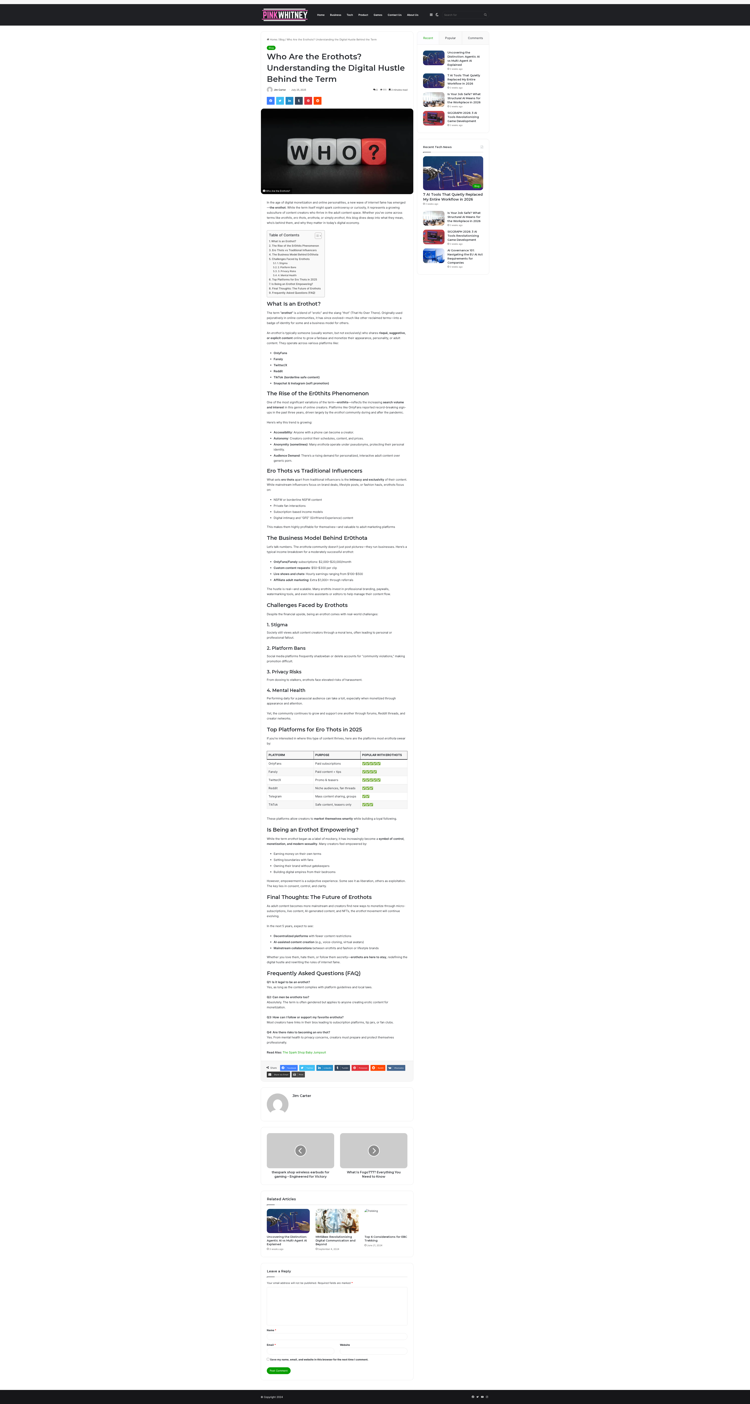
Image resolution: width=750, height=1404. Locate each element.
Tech (350, 14)
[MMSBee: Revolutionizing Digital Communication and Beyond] (337, 1221)
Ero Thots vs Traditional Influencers (294, 250)
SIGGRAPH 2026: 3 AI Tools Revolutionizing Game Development (463, 117)
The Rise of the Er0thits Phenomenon (295, 245)
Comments (475, 38)
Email (271, 1344)
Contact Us (395, 14)
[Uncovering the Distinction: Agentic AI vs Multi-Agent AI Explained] (288, 1221)
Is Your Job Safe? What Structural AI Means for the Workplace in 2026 (464, 98)
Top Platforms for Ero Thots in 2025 (294, 279)
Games (378, 14)
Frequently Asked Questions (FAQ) (293, 292)
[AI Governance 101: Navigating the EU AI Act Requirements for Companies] (434, 255)
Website (345, 1344)
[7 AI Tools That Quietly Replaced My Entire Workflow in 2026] (434, 80)
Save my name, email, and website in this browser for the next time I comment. (319, 1359)
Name (271, 1330)
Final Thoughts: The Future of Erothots (296, 288)
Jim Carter (280, 89)
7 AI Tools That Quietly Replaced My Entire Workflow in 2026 (463, 79)
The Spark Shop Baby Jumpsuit (304, 1052)
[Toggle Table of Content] (316, 235)
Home (321, 14)
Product (363, 14)
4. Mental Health (287, 275)
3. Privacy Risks (287, 271)
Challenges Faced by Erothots (291, 259)
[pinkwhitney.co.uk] (285, 14)
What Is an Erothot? (283, 241)
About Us (412, 14)
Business (335, 14)
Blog (282, 39)
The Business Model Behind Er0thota (295, 254)
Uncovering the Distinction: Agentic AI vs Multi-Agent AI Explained (287, 1240)
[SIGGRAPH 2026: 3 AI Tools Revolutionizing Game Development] (434, 118)
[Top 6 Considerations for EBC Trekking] (385, 1221)
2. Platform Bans (287, 267)
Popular (450, 38)
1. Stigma (282, 263)
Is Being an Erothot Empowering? (292, 284)
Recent (428, 38)
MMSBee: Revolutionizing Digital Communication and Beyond (335, 1240)
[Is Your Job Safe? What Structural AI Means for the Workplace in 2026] (434, 99)
